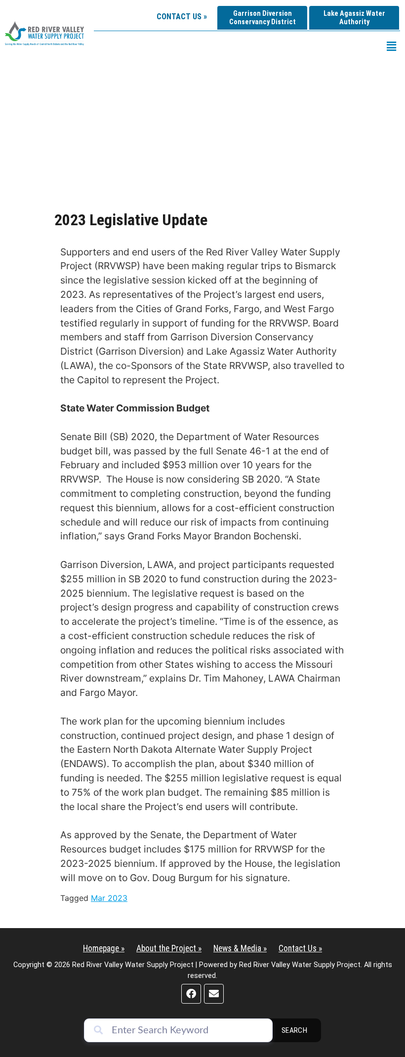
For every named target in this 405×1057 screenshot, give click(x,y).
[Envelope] (214, 994)
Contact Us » (182, 16)
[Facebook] (191, 994)
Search (295, 1030)
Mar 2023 (109, 898)
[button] (391, 46)
